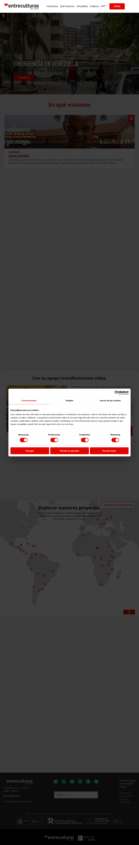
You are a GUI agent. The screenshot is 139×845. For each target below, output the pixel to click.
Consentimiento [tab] (28, 400)
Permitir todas (109, 451)
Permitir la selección (69, 451)
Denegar (30, 451)
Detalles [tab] (69, 400)
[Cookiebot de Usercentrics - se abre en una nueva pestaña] (117, 393)
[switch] (54, 440)
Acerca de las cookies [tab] (110, 400)
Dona (117, 6)
